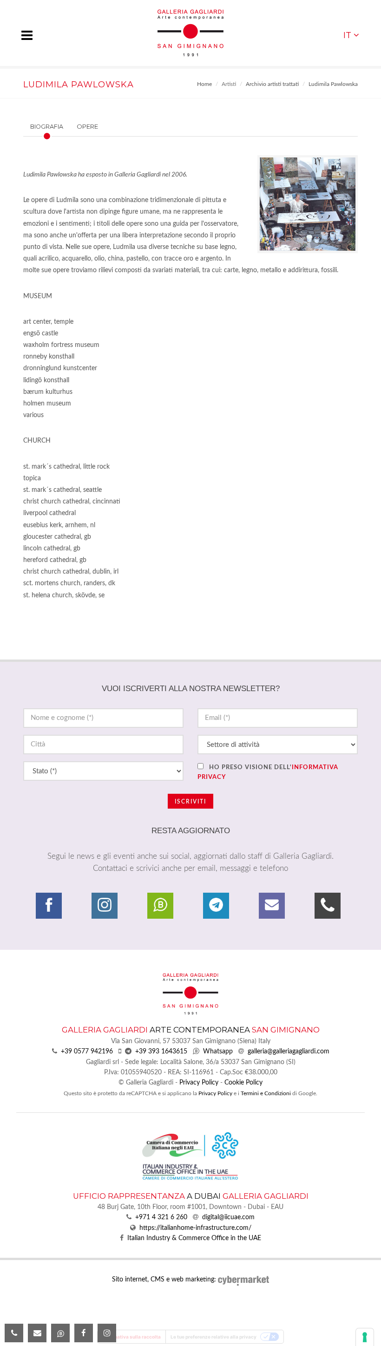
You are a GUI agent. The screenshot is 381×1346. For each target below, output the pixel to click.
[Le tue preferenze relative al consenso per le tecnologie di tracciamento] (365, 1337)
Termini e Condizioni (266, 1093)
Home (204, 84)
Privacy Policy (198, 1082)
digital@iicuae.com (228, 1217)
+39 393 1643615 (161, 1051)
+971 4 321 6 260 (161, 1217)
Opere (87, 126)
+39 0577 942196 (87, 1051)
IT (347, 35)
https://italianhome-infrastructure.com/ (195, 1228)
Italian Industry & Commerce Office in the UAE (194, 1238)
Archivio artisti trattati (272, 84)
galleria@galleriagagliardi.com (288, 1051)
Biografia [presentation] (46, 126)
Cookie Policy (243, 1082)
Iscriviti (190, 801)
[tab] (64, 126)
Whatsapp (218, 1051)
